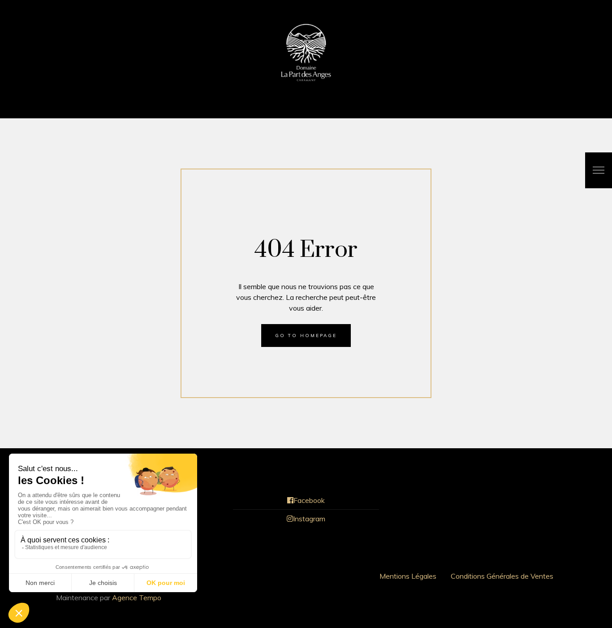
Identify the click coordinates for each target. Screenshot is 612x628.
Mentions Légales (407, 576)
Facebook (309, 500)
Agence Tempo (136, 597)
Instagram (309, 518)
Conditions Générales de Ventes (502, 576)
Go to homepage (306, 335)
